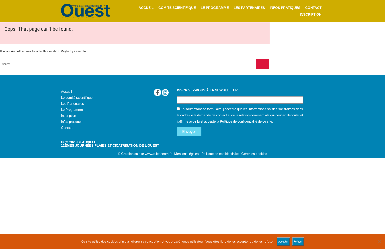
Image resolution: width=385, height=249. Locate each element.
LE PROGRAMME (215, 8)
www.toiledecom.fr (158, 154)
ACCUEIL (146, 8)
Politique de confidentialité (238, 121)
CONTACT (313, 8)
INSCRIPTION (311, 14)
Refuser (298, 241)
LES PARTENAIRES (249, 8)
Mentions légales (186, 154)
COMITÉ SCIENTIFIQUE (177, 8)
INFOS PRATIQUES (285, 8)
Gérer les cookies (254, 154)
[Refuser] (379, 241)
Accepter (283, 241)
